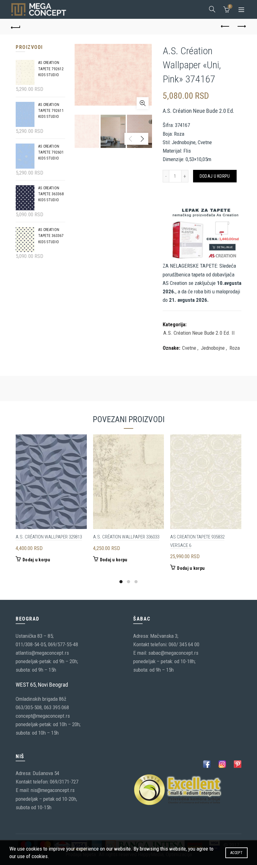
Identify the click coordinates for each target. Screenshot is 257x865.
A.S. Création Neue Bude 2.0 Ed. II (199, 333)
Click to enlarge (143, 103)
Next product (241, 26)
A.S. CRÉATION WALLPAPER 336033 (126, 537)
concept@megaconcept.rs (43, 716)
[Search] (212, 9)
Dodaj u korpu (215, 176)
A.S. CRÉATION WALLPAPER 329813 (49, 537)
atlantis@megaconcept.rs (42, 653)
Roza (234, 348)
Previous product (225, 26)
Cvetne (189, 348)
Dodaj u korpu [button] (36, 559)
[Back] (16, 26)
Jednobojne (213, 348)
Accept (236, 853)
